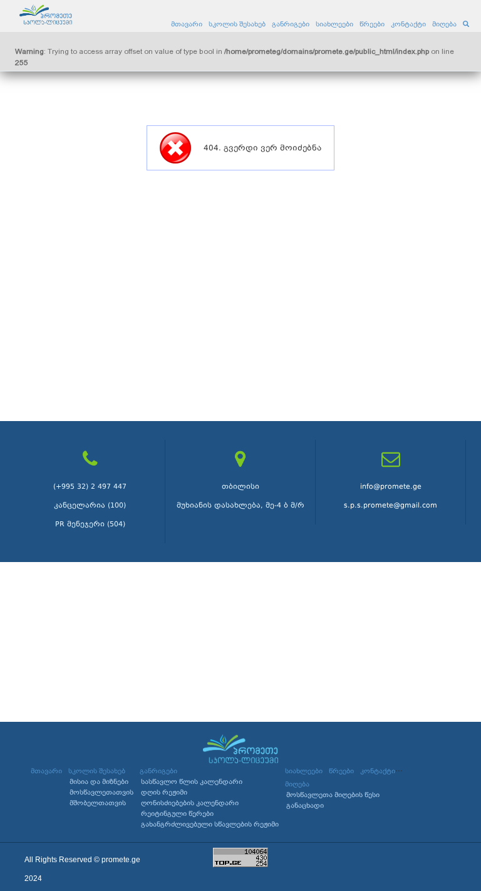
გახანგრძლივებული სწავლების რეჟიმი (210, 824)
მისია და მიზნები (99, 781)
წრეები (372, 24)
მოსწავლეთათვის (101, 792)
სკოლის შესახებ (237, 24)
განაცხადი (305, 805)
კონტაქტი (408, 24)
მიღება (444, 24)
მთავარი (186, 24)
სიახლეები (334, 24)
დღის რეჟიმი (164, 792)
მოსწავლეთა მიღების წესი (333, 794)
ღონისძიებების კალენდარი (190, 803)
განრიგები (290, 24)
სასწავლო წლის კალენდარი (191, 781)
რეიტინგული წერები (177, 813)
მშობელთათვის (98, 803)
